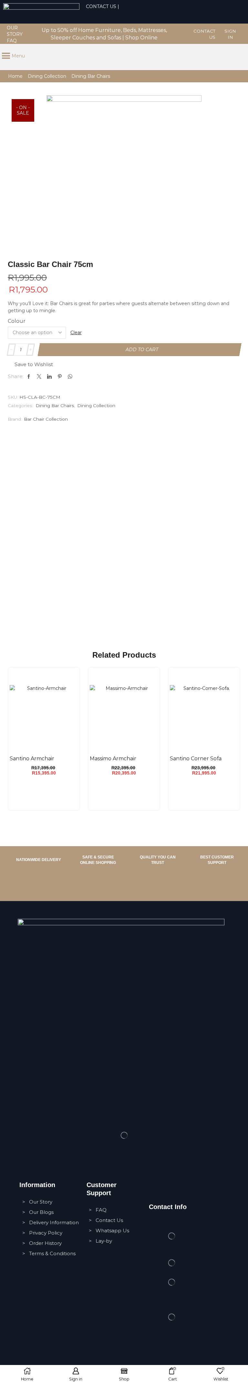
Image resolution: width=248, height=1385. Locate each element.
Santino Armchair (32, 758)
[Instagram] (188, 30)
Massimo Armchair (113, 758)
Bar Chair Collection (46, 419)
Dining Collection (47, 76)
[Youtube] (188, 37)
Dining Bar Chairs (90, 76)
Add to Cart (142, 350)
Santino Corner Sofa (196, 758)
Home (15, 76)
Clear (76, 332)
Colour (17, 321)
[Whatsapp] (207, 11)
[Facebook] (180, 30)
